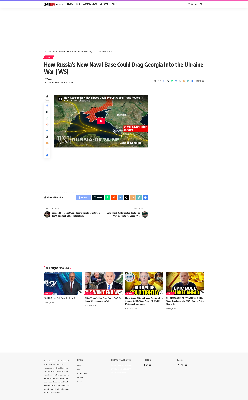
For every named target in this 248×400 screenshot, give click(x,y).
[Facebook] (189, 4)
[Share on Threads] (179, 81)
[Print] (191, 81)
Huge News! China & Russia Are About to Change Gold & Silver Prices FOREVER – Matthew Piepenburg (144, 301)
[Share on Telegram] (175, 81)
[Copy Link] (187, 81)
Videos (49, 57)
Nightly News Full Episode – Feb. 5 (59, 298)
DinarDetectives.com (121, 368)
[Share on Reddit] (47, 124)
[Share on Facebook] (163, 81)
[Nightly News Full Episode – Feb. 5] (63, 283)
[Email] (183, 81)
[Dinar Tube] (53, 4)
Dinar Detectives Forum (122, 365)
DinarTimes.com (118, 372)
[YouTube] (186, 365)
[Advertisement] (80, 28)
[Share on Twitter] (167, 81)
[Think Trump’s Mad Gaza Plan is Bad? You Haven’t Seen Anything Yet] (104, 283)
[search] (196, 4)
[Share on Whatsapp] (171, 81)
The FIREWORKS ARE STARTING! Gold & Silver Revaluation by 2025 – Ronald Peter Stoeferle (185, 301)
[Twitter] (192, 4)
